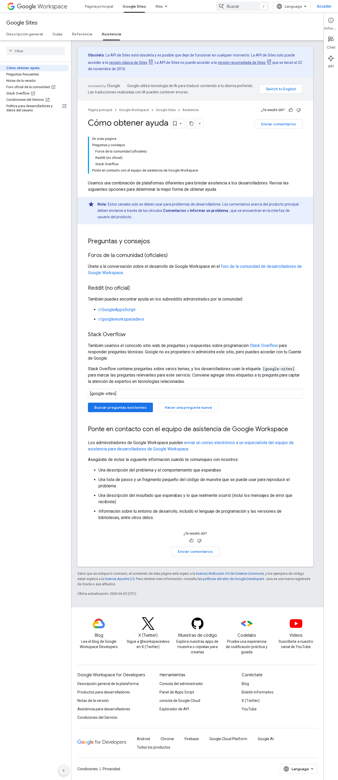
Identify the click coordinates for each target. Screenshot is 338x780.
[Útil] (291, 110)
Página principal (99, 6)
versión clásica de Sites (128, 62)
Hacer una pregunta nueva (188, 407)
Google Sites (134, 6)
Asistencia (111, 34)
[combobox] (242, 6)
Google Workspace (134, 110)
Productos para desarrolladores (103, 692)
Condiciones (87, 769)
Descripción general (24, 34)
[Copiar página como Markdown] (191, 123)
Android (143, 739)
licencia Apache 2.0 (119, 579)
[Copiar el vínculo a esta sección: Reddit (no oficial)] (135, 288)
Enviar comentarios (278, 124)
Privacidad (111, 769)
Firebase (192, 739)
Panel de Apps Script (176, 692)
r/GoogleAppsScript (116, 309)
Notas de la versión (93, 700)
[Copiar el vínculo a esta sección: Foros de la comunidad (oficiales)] (173, 256)
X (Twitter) (251, 700)
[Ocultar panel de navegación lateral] (63, 770)
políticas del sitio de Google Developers (233, 579)
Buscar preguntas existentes (120, 407)
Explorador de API (174, 709)
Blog (245, 684)
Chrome (167, 739)
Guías (57, 34)
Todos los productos (153, 747)
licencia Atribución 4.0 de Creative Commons (230, 574)
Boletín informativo (258, 692)
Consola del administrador (181, 684)
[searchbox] (35, 51)
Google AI (266, 739)
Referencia (82, 34)
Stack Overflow (264, 345)
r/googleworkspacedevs (121, 319)
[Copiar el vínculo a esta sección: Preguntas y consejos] (155, 242)
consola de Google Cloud (179, 700)
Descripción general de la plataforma (108, 684)
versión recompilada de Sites (242, 62)
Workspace (52, 6)
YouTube (249, 709)
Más (159, 6)
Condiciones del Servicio (97, 717)
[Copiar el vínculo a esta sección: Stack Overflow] (131, 335)
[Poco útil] (299, 110)
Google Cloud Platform (228, 739)
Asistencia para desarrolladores (103, 709)
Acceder (324, 6)
